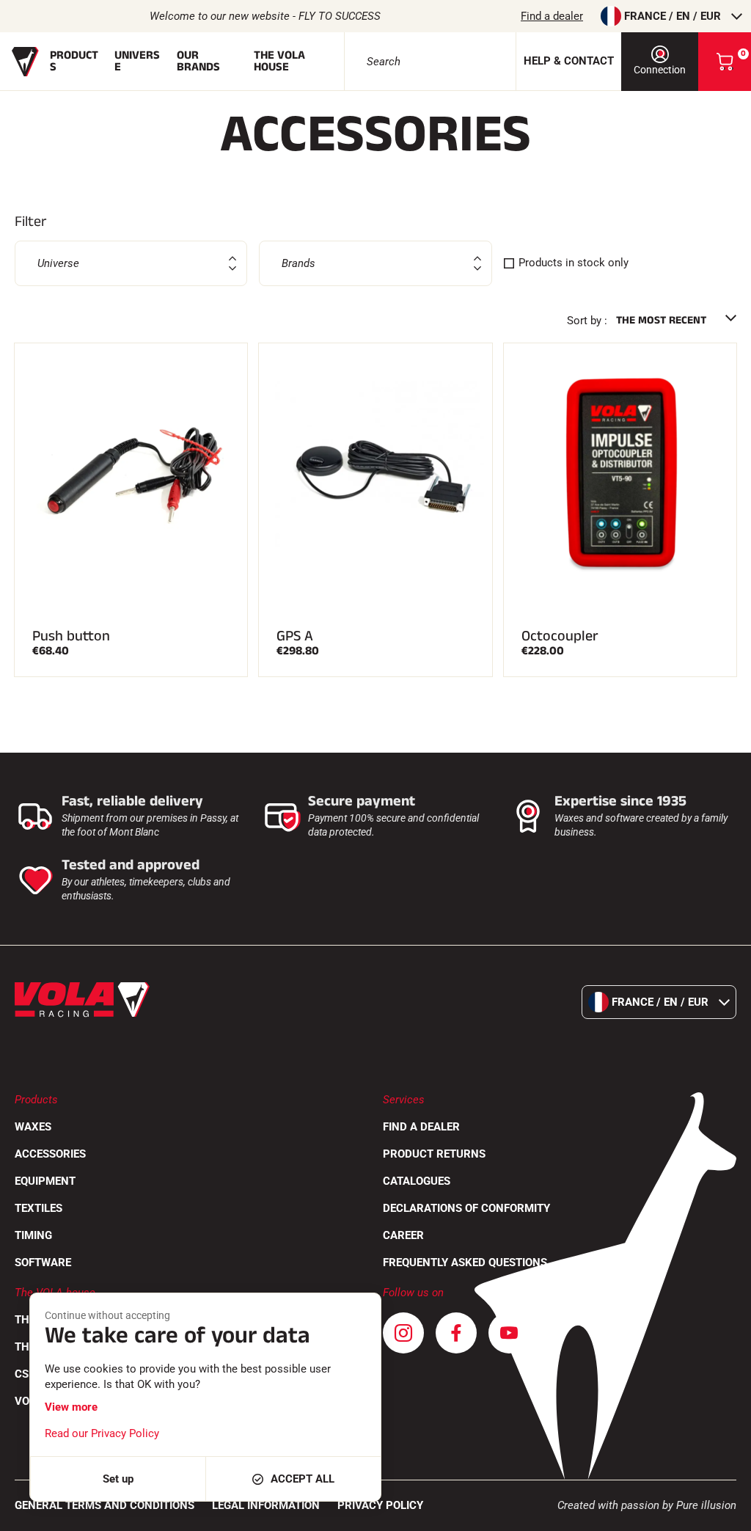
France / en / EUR (672, 16)
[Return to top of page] (721, 1512)
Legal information (266, 1505)
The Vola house (279, 61)
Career (403, 1235)
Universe (137, 61)
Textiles (38, 1208)
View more (71, 1407)
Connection (660, 70)
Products (74, 61)
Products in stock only (574, 262)
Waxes (33, 1126)
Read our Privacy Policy (102, 1433)
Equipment (45, 1181)
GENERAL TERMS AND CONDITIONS (104, 1505)
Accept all (302, 1479)
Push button (71, 636)
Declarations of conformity (466, 1208)
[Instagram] (403, 1332)
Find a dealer (552, 16)
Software (43, 1262)
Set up (118, 1479)
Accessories (50, 1154)
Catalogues (416, 1181)
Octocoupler (559, 636)
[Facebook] (456, 1332)
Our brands (198, 61)
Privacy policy (380, 1505)
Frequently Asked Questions (465, 1262)
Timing (33, 1235)
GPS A (294, 636)
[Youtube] (509, 1332)
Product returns (434, 1154)
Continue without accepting (107, 1315)
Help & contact (569, 60)
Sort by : (587, 320)
